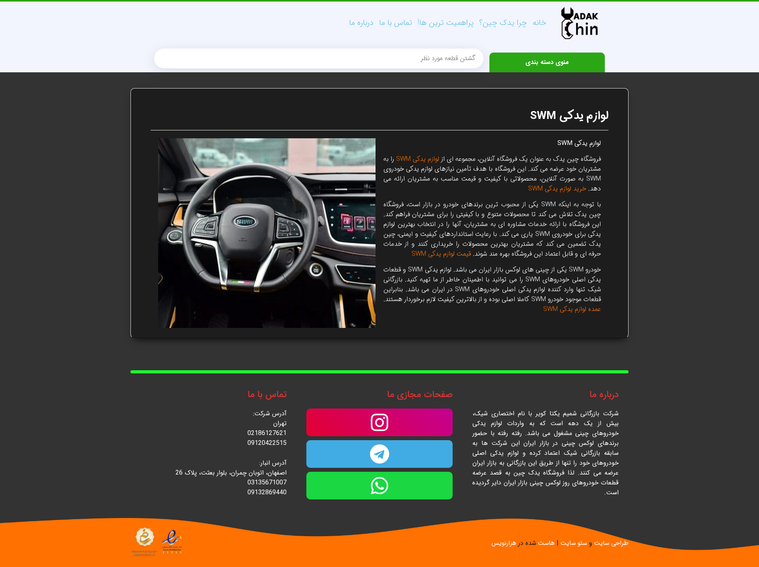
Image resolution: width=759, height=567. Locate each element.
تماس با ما (395, 23)
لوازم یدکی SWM (569, 116)
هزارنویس (503, 543)
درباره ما (361, 23)
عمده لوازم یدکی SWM (572, 309)
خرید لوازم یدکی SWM (557, 189)
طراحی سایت (611, 543)
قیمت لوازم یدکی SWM (441, 254)
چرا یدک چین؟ (503, 23)
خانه (539, 23)
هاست (546, 543)
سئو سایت (574, 543)
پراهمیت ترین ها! (445, 23)
